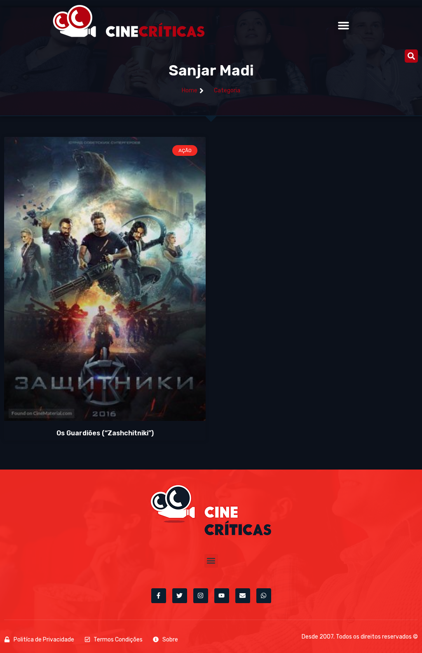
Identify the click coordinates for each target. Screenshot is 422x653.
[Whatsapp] (263, 595)
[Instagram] (200, 595)
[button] (343, 25)
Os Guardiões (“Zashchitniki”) (105, 433)
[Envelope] (242, 595)
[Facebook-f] (158, 595)
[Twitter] (179, 595)
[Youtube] (221, 595)
